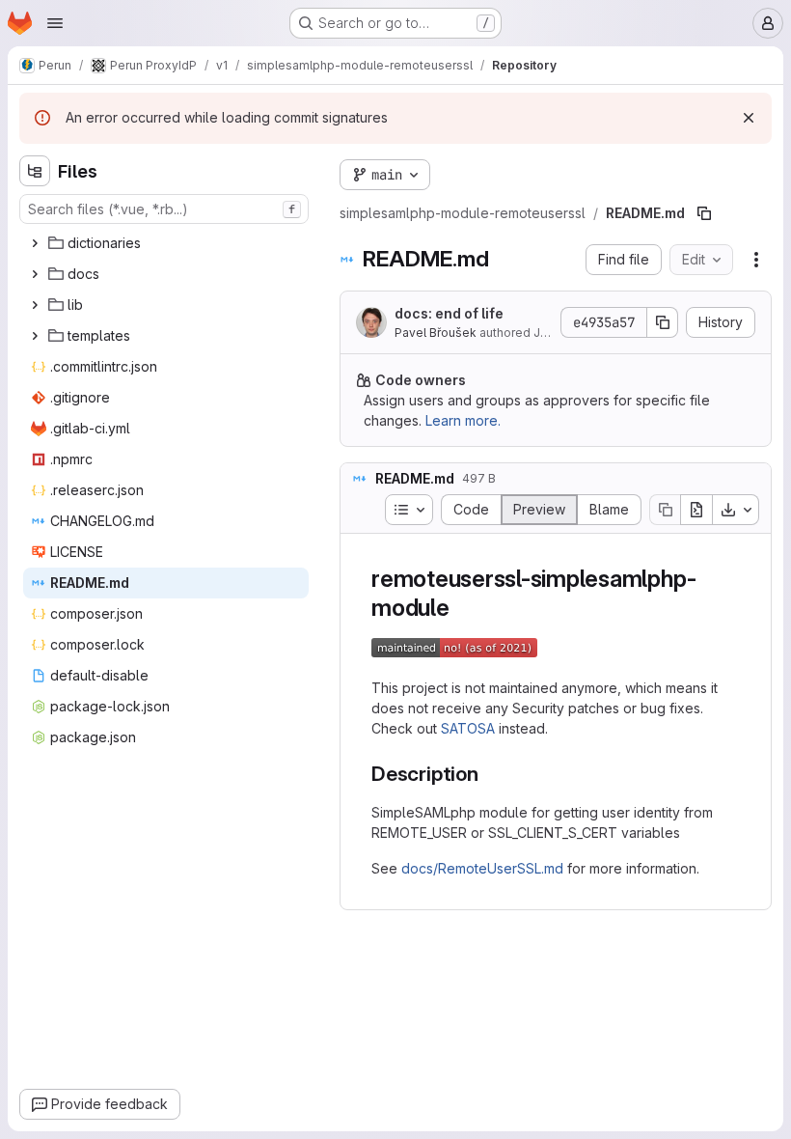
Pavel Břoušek (436, 332)
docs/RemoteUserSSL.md (482, 868)
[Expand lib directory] (34, 305)
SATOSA (468, 728)
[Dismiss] (748, 117)
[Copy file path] (704, 213)
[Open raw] (696, 509)
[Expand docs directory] (34, 274)
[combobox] (164, 209)
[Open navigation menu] (55, 23)
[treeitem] (166, 243)
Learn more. (463, 420)
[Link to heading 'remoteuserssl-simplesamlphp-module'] (462, 608)
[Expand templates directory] (34, 335)
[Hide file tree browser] (34, 170)
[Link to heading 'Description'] (489, 774)
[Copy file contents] (664, 509)
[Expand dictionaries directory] (34, 243)
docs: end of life (449, 313)
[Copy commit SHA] (662, 322)
